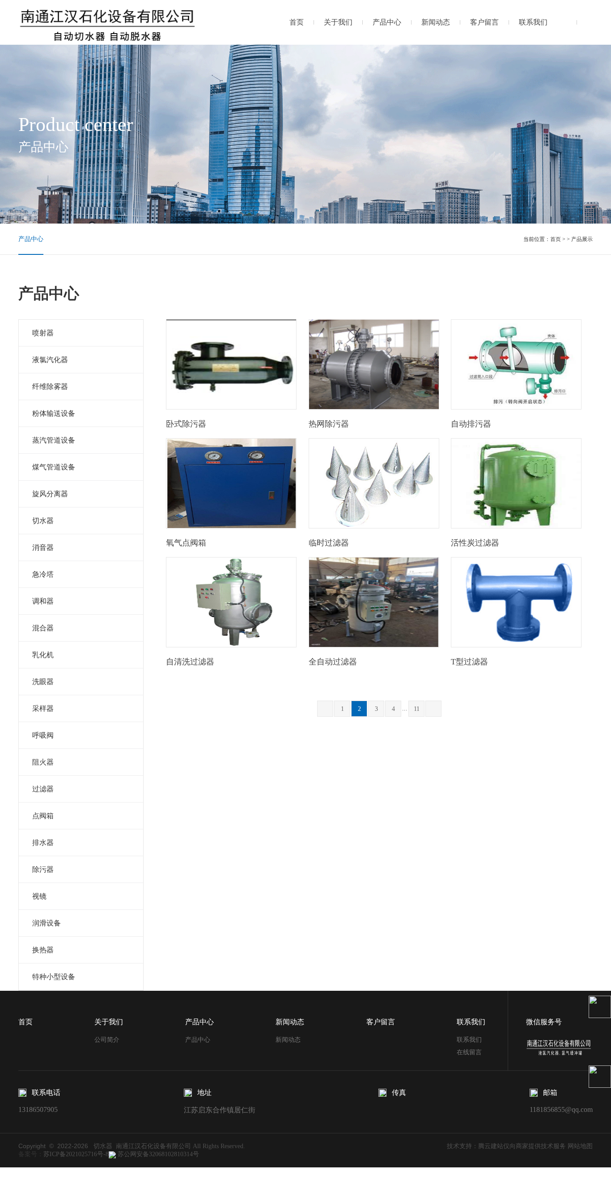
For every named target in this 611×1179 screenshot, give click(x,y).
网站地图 (580, 1146)
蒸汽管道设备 (53, 440)
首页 (296, 22)
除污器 (43, 869)
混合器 (43, 628)
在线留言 (469, 1052)
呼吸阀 (43, 735)
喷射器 (43, 333)
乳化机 (43, 655)
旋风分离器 (50, 494)
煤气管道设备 (53, 467)
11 (417, 709)
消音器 (43, 547)
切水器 (43, 520)
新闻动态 (435, 22)
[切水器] (107, 22)
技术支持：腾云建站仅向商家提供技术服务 (506, 1146)
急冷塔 (43, 574)
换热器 (43, 950)
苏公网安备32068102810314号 (157, 1154)
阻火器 (43, 762)
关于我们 (338, 22)
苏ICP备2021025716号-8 (76, 1154)
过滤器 (43, 789)
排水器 (43, 842)
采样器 (43, 708)
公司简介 (106, 1039)
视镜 (39, 896)
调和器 (43, 601)
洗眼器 (43, 681)
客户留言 (484, 22)
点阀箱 (43, 816)
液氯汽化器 (50, 359)
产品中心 (387, 22)
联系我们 (533, 22)
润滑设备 (46, 923)
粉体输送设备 (53, 413)
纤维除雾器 (50, 386)
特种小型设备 (53, 976)
